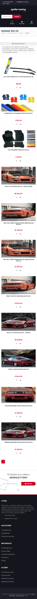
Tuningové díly (12, 33)
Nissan (21, 33)
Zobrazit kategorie (19, 43)
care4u (33, 594)
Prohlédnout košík (7, 572)
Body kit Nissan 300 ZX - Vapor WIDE (18, 186)
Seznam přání (5, 575)
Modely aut (5, 557)
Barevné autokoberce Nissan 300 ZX (19, 113)
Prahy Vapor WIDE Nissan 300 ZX (18, 296)
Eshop (3, 33)
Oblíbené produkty (7, 578)
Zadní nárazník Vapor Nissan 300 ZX (18, 406)
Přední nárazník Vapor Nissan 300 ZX (18, 442)
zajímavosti (12, 595)
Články (3, 560)
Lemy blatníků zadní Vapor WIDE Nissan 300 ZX (18, 223)
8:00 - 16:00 (5, 3)
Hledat (17, 16)
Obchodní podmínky (8, 554)
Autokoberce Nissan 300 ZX (18, 150)
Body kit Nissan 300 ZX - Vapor (18, 332)
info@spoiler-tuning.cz (22, 2)
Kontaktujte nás (6, 548)
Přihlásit (29, 484)
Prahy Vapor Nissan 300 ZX (18, 369)
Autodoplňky (5, 533)
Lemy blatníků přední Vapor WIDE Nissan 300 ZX (18, 260)
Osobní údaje (5, 551)
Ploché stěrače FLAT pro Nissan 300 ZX (18, 77)
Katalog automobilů (7, 581)
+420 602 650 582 (8, 2)
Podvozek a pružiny (7, 536)
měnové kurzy (20, 595)
